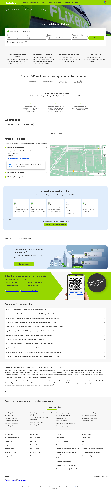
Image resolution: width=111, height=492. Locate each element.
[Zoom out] (104, 150)
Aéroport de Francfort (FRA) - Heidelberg (39, 418)
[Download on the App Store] (21, 480)
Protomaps (91, 173)
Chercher (96, 38)
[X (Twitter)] (96, 480)
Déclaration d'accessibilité (66, 486)
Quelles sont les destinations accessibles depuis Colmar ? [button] (25, 348)
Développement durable (63, 461)
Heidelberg (43, 10)
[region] (78, 160)
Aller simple (14, 31)
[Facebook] (94, 480)
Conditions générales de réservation (67, 448)
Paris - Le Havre (35, 456)
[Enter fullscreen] (104, 156)
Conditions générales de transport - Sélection (67, 453)
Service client (86, 438)
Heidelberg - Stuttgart (11, 421)
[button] (26, 147)
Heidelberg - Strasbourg (63, 415)
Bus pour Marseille (10, 452)
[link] (55, 257)
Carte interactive (10, 441)
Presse (58, 445)
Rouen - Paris (34, 448)
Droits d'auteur (61, 458)
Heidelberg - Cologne (62, 426)
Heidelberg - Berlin (10, 413)
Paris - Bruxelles (35, 438)
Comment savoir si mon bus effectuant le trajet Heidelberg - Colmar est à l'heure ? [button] (33, 318)
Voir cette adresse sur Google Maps (18, 158)
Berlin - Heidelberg (10, 415)
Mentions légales (53, 486)
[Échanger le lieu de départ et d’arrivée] (27, 38)
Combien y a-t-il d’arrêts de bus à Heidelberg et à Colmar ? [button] (25, 339)
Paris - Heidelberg (61, 421)
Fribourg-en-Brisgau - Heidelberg (66, 423)
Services (84, 441)
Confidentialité (31, 486)
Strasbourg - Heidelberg (89, 418)
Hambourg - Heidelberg (89, 413)
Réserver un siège (87, 456)
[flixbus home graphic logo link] (10, 2)
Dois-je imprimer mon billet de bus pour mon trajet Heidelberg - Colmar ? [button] (29, 344)
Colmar (60, 133)
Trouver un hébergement (16, 42)
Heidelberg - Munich (36, 425)
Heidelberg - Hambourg (89, 415)
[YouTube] (95, 480)
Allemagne (34, 10)
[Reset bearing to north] (104, 152)
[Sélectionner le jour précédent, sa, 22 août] (67, 38)
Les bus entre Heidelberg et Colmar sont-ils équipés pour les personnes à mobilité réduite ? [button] (35, 327)
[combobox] (18, 38)
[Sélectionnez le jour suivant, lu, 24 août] (69, 38)
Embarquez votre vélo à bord (91, 452)
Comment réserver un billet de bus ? (93, 448)
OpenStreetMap (99, 173)
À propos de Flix (61, 438)
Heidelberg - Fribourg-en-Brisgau (66, 413)
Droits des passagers (42, 486)
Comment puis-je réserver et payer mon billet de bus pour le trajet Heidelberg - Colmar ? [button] (34, 352)
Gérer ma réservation (88, 445)
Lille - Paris (33, 441)
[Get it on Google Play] (10, 480)
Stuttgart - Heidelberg (11, 418)
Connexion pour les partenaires (66, 465)
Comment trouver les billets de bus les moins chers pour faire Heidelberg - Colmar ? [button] (33, 356)
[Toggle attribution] (105, 174)
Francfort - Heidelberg (11, 423)
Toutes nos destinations (12, 438)
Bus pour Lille (9, 456)
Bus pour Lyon (9, 448)
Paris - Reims (34, 445)
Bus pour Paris (9, 445)
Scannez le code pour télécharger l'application (76, 293)
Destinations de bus (21, 10)
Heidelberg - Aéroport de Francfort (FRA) (41, 414)
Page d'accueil (9, 10)
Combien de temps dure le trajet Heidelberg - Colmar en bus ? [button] (26, 310)
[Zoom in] (104, 147)
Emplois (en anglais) (62, 441)
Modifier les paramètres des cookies (87, 486)
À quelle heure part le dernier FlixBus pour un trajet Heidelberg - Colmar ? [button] (29, 335)
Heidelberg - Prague (88, 421)
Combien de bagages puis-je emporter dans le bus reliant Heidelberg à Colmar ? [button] (31, 322)
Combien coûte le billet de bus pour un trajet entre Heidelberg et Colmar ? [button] (30, 314)
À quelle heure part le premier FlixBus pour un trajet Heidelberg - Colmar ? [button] (30, 331)
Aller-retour (26, 31)
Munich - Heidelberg (36, 422)
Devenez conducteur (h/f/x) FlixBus (67, 469)
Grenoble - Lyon (35, 452)
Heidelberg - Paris (61, 418)
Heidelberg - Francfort (11, 426)
